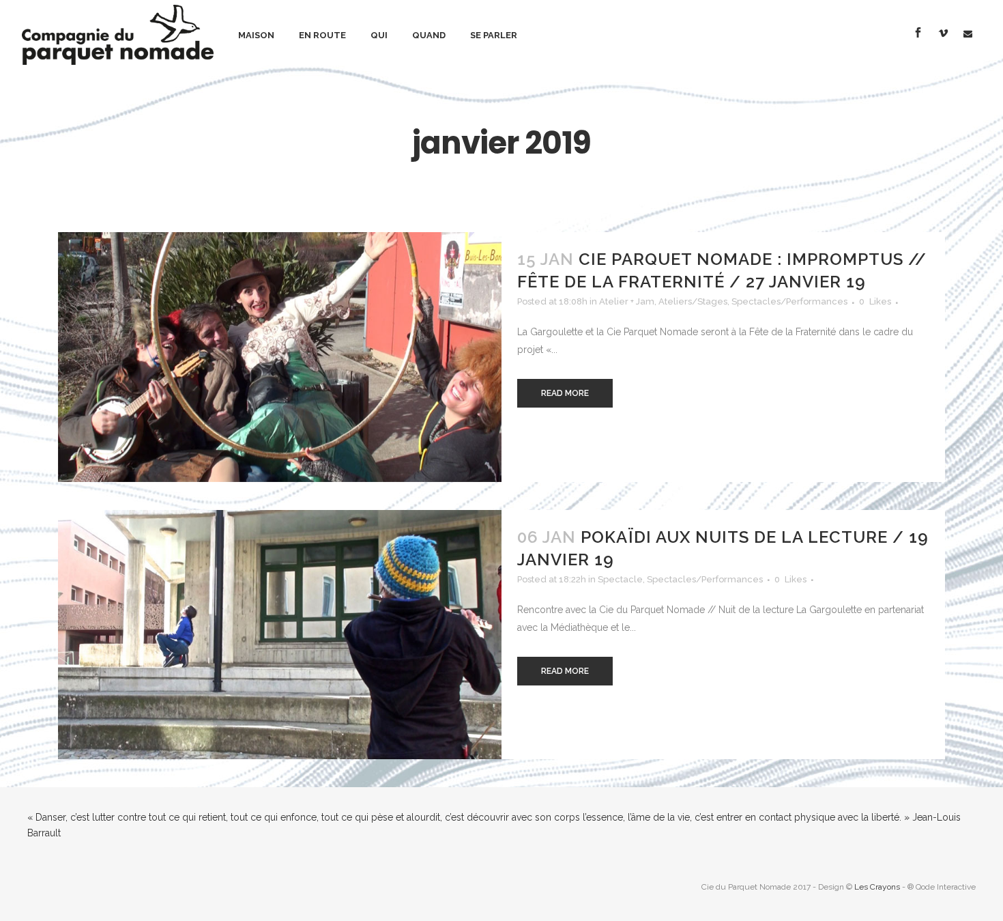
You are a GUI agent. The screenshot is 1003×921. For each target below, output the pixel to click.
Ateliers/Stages (692, 301)
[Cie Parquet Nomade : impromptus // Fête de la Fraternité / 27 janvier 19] (280, 357)
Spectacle (620, 579)
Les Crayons (877, 887)
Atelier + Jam (626, 301)
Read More (565, 393)
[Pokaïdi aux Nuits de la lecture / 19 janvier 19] (280, 635)
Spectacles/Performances (789, 301)
